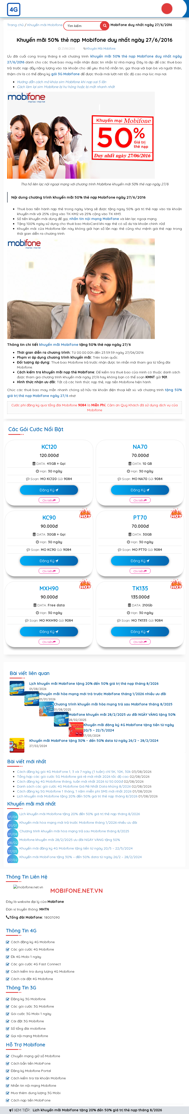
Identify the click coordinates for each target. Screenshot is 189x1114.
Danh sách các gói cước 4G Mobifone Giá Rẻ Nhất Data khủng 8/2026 (74, 786)
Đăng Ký (47, 490)
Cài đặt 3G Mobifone (27, 1021)
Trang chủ (15, 25)
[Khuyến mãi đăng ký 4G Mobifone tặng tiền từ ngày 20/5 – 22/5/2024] (76, 729)
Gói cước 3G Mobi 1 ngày (31, 1013)
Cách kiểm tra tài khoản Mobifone (38, 1078)
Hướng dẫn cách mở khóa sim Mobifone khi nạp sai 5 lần (61, 82)
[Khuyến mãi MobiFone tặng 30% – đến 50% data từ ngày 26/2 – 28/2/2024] (17, 745)
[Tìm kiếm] (104, 25)
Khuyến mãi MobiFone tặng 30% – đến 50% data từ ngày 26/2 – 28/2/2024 (93, 740)
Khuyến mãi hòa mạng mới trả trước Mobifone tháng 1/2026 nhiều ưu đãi (102, 694)
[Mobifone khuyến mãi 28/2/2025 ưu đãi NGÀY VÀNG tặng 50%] (61, 719)
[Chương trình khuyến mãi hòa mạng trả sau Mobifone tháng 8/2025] (46, 709)
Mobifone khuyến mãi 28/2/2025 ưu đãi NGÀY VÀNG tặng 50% (122, 714)
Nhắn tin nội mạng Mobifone (33, 1085)
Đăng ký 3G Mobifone (28, 999)
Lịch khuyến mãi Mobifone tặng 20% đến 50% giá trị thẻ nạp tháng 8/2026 (97, 1110)
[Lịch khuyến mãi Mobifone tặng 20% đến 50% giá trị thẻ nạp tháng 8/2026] (17, 688)
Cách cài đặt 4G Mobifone (32, 979)
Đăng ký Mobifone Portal (31, 1071)
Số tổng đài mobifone (28, 1028)
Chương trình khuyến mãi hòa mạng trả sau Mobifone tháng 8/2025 (113, 704)
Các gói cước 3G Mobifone (32, 1006)
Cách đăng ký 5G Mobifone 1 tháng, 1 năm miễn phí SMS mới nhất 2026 (74, 791)
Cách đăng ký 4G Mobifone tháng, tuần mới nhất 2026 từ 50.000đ (70, 781)
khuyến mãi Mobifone (58, 344)
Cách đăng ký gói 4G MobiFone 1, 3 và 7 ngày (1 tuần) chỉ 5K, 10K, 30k (74, 771)
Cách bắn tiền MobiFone (30, 1063)
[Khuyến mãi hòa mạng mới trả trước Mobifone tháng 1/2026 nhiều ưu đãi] (31, 698)
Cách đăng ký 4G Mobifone (33, 942)
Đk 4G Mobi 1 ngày (26, 956)
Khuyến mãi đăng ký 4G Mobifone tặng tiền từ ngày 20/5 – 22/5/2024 (128, 728)
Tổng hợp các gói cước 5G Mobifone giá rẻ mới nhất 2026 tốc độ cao (73, 776)
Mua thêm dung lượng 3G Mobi (36, 1093)
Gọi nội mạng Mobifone (29, 1036)
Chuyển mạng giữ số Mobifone (35, 1056)
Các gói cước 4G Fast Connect (36, 964)
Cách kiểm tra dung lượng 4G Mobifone (42, 971)
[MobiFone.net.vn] (94, 10)
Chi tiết (48, 500)
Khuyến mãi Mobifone (45, 25)
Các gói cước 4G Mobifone (32, 949)
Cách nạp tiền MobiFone (30, 1100)
